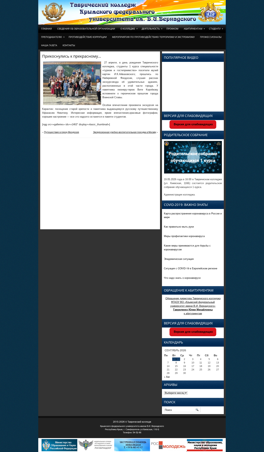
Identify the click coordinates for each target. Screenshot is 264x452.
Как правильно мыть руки (179, 226)
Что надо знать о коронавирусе (182, 278)
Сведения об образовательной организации (86, 28)
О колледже (129, 28)
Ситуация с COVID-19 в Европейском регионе (190, 268)
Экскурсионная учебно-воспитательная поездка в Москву (124, 132)
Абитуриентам (194, 28)
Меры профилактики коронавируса (184, 236)
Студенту (216, 28)
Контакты (69, 45)
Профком (172, 28)
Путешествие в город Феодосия (61, 132)
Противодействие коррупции (88, 37)
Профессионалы (210, 37)
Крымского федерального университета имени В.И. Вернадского (132, 425)
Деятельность (152, 28)
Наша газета (49, 45)
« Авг (167, 377)
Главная (46, 28)
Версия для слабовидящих (193, 124)
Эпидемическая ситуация (179, 259)
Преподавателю (53, 37)
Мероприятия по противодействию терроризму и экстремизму (153, 37)
